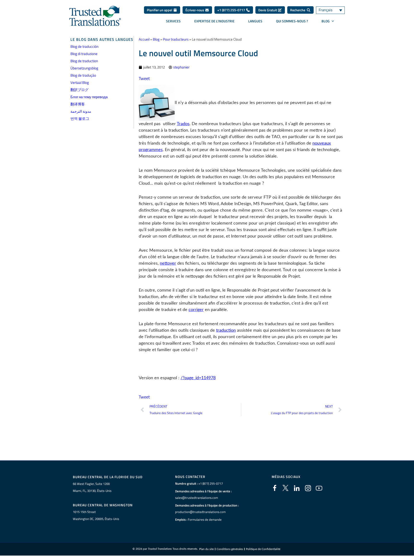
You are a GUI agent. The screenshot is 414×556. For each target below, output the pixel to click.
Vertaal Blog (79, 82)
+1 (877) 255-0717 (231, 9)
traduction (226, 330)
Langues (255, 21)
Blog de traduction (84, 61)
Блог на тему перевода (89, 97)
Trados (183, 124)
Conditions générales (230, 549)
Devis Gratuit (268, 9)
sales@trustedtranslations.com (196, 497)
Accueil (144, 39)
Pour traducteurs (176, 39)
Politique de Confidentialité (263, 549)
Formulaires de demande (205, 519)
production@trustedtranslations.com (200, 511)
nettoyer (168, 263)
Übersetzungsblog (84, 68)
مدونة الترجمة (80, 111)
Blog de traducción (84, 46)
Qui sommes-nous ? (292, 21)
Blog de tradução (83, 75)
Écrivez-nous (195, 9)
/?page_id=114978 (198, 378)
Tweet (144, 78)
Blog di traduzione (84, 53)
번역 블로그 (79, 118)
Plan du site (206, 549)
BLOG (326, 21)
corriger (196, 310)
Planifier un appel (160, 9)
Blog (156, 39)
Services (173, 21)
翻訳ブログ (79, 89)
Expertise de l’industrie (214, 21)
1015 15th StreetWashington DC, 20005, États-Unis (96, 515)
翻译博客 (77, 104)
